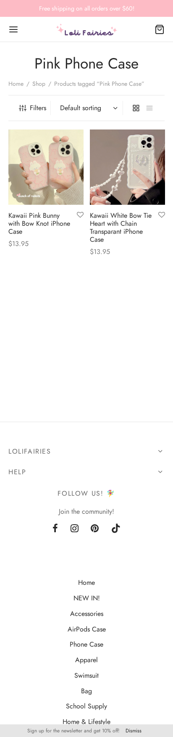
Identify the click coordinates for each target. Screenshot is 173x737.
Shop (38, 83)
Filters (38, 108)
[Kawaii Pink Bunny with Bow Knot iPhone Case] (46, 167)
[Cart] (160, 29)
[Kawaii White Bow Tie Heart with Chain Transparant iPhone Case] (127, 167)
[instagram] (74, 529)
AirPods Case (87, 629)
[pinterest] (95, 529)
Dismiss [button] (134, 730)
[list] (149, 108)
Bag (86, 691)
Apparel (86, 660)
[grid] (136, 108)
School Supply (86, 706)
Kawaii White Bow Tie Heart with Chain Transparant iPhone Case (121, 227)
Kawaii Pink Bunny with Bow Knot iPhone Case (39, 223)
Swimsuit (86, 675)
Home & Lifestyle (86, 721)
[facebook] (55, 529)
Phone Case (86, 644)
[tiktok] (116, 529)
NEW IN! (86, 598)
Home (16, 83)
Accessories (86, 613)
